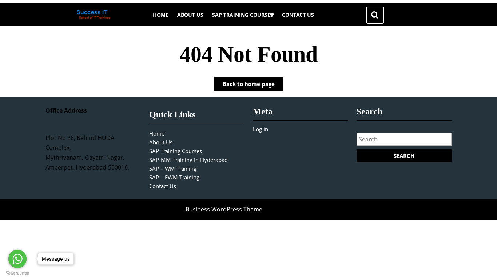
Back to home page (253, 85)
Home (160, 14)
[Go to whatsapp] (17, 259)
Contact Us (298, 14)
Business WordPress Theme (224, 209)
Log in (260, 129)
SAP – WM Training (172, 168)
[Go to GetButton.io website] (17, 273)
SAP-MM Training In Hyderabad (188, 159)
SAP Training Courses (242, 14)
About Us (190, 14)
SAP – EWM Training (174, 177)
